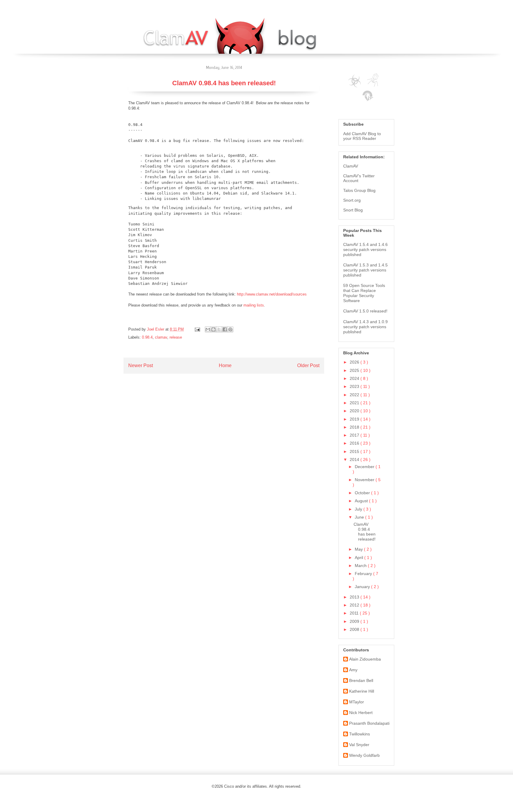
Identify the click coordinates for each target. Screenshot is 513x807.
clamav (161, 337)
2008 (355, 629)
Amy (353, 669)
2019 (355, 419)
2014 (355, 459)
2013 (355, 597)
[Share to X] (219, 329)
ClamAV (350, 166)
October (363, 492)
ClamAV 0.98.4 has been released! (365, 531)
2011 (355, 613)
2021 (355, 402)
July (359, 509)
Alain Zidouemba (365, 659)
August (362, 500)
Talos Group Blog (359, 190)
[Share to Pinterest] (230, 329)
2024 (355, 378)
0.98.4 (147, 337)
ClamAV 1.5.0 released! (365, 311)
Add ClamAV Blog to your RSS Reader (362, 136)
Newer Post (140, 365)
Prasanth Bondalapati (369, 723)
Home (225, 365)
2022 (355, 394)
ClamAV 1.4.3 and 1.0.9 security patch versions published (365, 326)
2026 (355, 362)
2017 (355, 435)
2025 (355, 370)
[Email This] (208, 329)
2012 (355, 605)
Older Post (308, 365)
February (364, 573)
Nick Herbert (361, 712)
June (360, 517)
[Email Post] (197, 329)
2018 (355, 427)
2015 (355, 451)
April (359, 557)
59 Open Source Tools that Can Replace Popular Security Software (364, 293)
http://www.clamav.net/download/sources (272, 294)
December (365, 466)
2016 (355, 443)
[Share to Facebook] (225, 329)
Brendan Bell (361, 680)
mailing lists (253, 305)
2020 (355, 410)
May (359, 549)
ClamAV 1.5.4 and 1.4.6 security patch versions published (365, 249)
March (361, 565)
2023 (355, 386)
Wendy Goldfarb (364, 755)
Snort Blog (353, 210)
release (176, 337)
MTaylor (356, 701)
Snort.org (352, 200)
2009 (355, 621)
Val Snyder (359, 744)
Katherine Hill (361, 691)
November (365, 479)
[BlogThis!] (213, 329)
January (363, 586)
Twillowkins (359, 734)
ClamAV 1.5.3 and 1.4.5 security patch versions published (365, 270)
